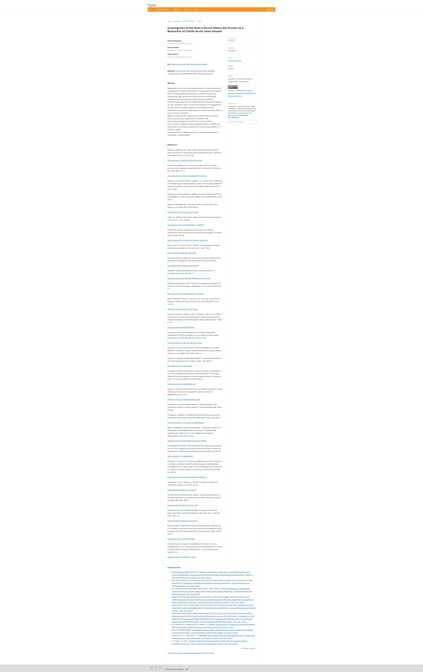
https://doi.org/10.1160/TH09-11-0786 (181, 557)
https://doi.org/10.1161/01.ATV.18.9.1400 (182, 505)
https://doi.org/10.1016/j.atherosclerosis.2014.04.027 (187, 441)
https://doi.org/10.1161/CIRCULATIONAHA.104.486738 (187, 240)
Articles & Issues (161, 9)
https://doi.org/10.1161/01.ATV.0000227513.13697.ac (187, 176)
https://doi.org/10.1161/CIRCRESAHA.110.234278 (185, 294)
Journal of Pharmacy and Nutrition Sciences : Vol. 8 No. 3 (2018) (214, 633)
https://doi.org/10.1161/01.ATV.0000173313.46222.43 (187, 477)
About (186, 9)
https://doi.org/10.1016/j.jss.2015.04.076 (182, 521)
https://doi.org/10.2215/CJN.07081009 (181, 384)
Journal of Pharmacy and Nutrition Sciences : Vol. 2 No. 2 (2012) (209, 638)
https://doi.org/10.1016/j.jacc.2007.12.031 (182, 309)
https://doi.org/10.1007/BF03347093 (180, 327)
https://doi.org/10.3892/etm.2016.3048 (181, 253)
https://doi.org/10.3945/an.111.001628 (181, 490)
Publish (176, 9)
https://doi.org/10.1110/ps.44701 (179, 366)
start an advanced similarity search (191, 653)
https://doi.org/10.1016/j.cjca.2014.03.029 (182, 212)
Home (150, 9)
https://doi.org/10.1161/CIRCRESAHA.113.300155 (185, 225)
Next (251, 648)
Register (266, 2)
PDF (232, 40)
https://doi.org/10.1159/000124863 (180, 456)
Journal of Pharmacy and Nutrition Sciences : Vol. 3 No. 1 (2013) (223, 622)
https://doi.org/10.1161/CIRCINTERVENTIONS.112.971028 (188, 278)
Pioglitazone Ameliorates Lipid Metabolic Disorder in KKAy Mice (207, 583)
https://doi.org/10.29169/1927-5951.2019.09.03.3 (189, 64)
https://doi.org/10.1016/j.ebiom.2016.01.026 (183, 399)
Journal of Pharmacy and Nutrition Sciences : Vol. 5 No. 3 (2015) (214, 644)
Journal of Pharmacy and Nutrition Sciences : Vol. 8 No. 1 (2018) (220, 602)
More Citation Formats (237, 122)
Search (195, 9)
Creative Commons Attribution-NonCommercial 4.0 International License (242, 93)
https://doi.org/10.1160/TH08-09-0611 (181, 539)
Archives (177, 21)
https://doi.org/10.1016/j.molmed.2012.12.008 (184, 343)
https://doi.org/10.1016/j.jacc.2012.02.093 (182, 266)
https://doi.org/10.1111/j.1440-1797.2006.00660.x (185, 423)
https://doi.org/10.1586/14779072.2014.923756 (184, 160)
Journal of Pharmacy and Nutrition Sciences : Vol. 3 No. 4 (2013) (210, 627)
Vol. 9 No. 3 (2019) (188, 21)
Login (273, 2)
